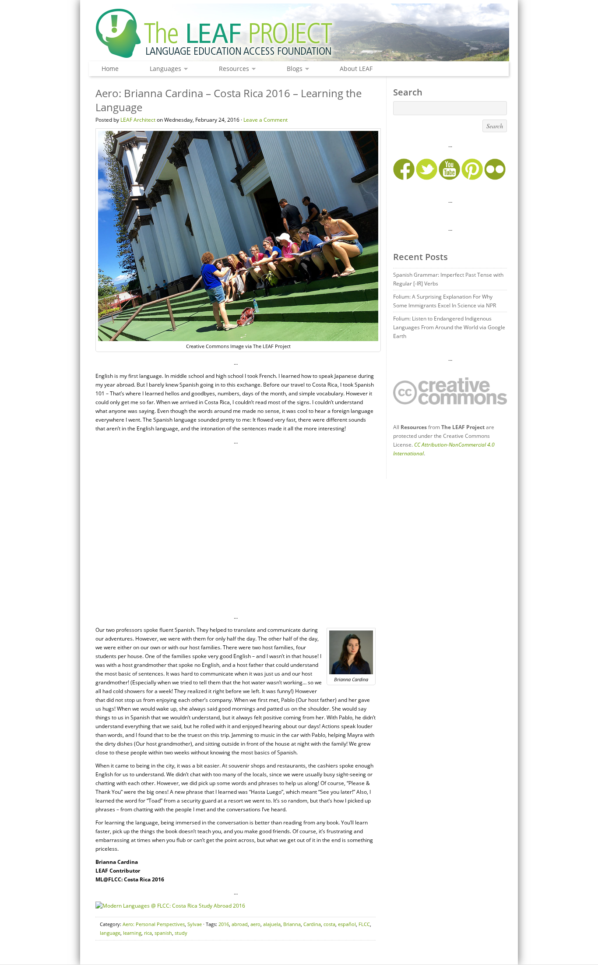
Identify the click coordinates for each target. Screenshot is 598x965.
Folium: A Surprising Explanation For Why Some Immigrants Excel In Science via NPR (444, 301)
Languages (163, 69)
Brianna (292, 924)
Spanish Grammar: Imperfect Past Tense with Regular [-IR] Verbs (448, 279)
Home (110, 68)
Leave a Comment (265, 119)
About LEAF (356, 68)
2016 (223, 924)
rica (148, 933)
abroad (240, 924)
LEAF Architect (137, 119)
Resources (232, 69)
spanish (163, 933)
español (347, 924)
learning (132, 933)
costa (329, 924)
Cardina (312, 924)
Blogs (292, 69)
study (181, 933)
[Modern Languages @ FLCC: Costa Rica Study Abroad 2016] (170, 905)
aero (255, 924)
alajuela (272, 924)
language (110, 933)
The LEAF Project (299, 34)
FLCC (364, 924)
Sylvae (194, 924)
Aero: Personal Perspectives (154, 924)
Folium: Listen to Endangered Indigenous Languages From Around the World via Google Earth (449, 327)
